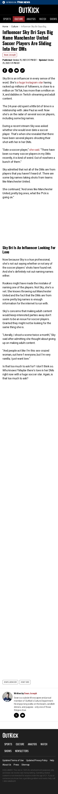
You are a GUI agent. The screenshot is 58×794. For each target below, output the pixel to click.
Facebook (4, 70)
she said (34, 149)
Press (16, 764)
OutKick (29, 9)
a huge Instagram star (30, 82)
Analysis (31, 19)
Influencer (11, 682)
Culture (19, 19)
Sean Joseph (10, 55)
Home (5, 26)
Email (16, 70)
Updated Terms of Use (13, 760)
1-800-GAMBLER (9, 781)
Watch (42, 19)
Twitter (10, 70)
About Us (6, 764)
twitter (16, 715)
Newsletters (21, 751)
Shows (7, 751)
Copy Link (22, 70)
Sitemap (25, 764)
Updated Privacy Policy (36, 760)
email (22, 715)
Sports (7, 19)
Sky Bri (25, 682)
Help (52, 760)
